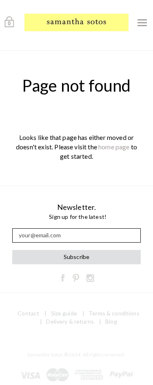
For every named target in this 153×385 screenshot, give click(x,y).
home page (113, 147)
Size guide (64, 313)
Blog (111, 321)
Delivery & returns (70, 321)
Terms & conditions (114, 313)
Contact (28, 313)
